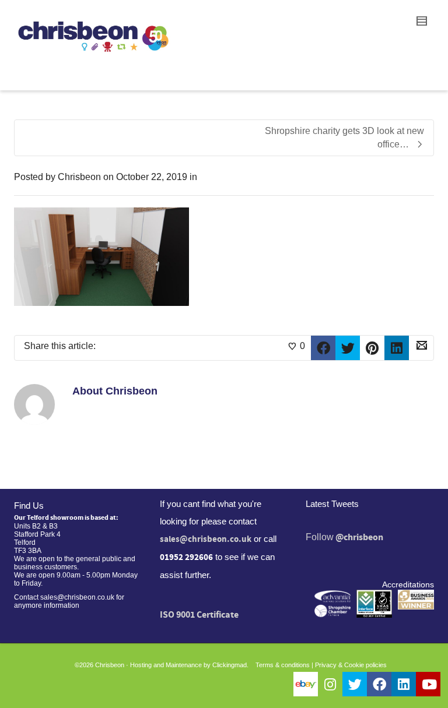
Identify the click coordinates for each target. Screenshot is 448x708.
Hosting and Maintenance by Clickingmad (188, 664)
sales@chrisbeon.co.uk (205, 539)
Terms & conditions (283, 664)
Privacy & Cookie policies (351, 664)
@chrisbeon (359, 537)
